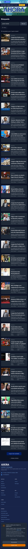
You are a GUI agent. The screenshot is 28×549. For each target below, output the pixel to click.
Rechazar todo (14, 539)
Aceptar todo (14, 545)
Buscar (23, 23)
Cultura (16, 481)
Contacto (2, 504)
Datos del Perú (17, 496)
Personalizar (14, 542)
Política (2, 481)
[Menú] (25, 2)
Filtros (4, 27)
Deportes (2, 483)
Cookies (2, 521)
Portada (16, 492)
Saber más (18, 529)
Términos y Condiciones (5, 519)
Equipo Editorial (4, 517)
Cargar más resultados (14, 453)
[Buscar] (2, 2)
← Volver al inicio (14, 458)
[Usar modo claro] (21, 2)
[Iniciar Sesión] (23, 2)
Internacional (3, 487)
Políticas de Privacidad (5, 515)
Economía (3, 485)
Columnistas (3, 494)
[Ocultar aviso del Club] (26, 5)
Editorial (2, 492)
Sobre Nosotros (4, 511)
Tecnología (17, 483)
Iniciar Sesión (3, 502)
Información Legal (4, 513)
